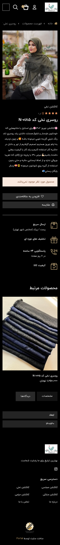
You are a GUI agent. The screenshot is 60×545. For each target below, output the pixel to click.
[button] (34, 7)
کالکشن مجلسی (50, 487)
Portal (19, 538)
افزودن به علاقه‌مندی (28, 196)
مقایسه (46, 205)
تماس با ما (23, 501)
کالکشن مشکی (50, 494)
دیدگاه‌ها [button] (25, 396)
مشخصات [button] (47, 396)
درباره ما (53, 501)
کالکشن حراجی (22, 494)
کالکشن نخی (22, 487)
